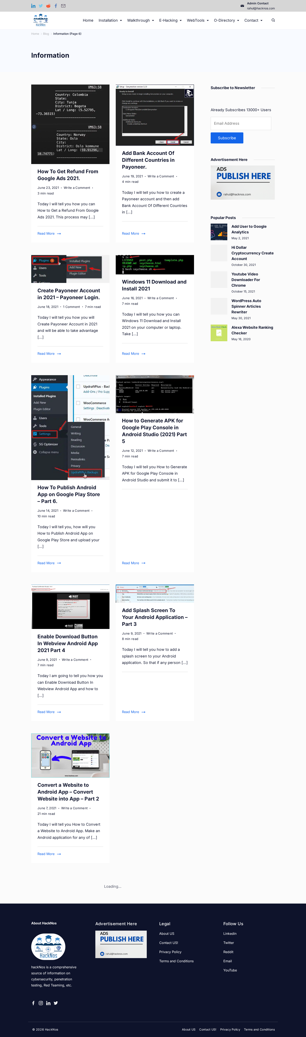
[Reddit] (48, 6)
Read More (46, 233)
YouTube (230, 970)
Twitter (228, 943)
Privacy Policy (170, 952)
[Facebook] (56, 6)
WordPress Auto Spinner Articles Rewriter (246, 306)
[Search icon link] (272, 20)
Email (227, 961)
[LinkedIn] (33, 6)
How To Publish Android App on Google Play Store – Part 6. (68, 494)
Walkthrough (138, 20)
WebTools (196, 20)
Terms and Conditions (176, 961)
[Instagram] (41, 1003)
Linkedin (229, 933)
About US (166, 933)
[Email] (63, 6)
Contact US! (168, 943)
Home (88, 20)
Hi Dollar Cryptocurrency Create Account (252, 253)
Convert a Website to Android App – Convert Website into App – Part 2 (68, 792)
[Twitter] (41, 6)
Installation (108, 20)
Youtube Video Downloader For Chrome (245, 280)
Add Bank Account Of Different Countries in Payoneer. (148, 160)
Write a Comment (77, 187)
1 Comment (71, 307)
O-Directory (224, 20)
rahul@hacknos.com (261, 8)
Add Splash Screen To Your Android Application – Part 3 (155, 617)
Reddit (228, 952)
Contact (251, 20)
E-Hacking (168, 20)
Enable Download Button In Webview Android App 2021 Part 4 (67, 643)
